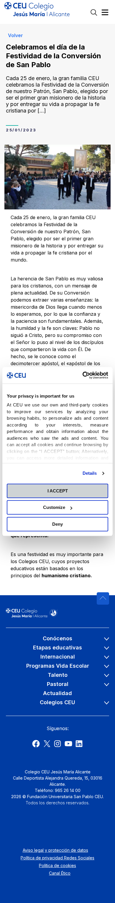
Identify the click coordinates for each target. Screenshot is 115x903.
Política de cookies (57, 865)
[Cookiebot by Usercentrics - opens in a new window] (82, 375)
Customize (54, 507)
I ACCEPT (57, 490)
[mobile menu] (105, 13)
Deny (57, 524)
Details (90, 473)
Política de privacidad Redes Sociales (57, 857)
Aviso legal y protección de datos (55, 850)
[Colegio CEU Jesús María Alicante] (37, 11)
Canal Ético (59, 873)
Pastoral (57, 684)
